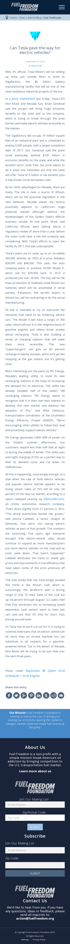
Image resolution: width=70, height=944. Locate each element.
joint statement (23, 99)
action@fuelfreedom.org (35, 918)
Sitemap (25, 939)
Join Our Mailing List (20, 843)
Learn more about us (35, 771)
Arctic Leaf (36, 65)
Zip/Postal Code (35, 812)
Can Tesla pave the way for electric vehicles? (35, 50)
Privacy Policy (39, 939)
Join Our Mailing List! (35, 799)
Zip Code (12, 858)
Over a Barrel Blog (30, 17)
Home (13, 17)
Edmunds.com (53, 499)
